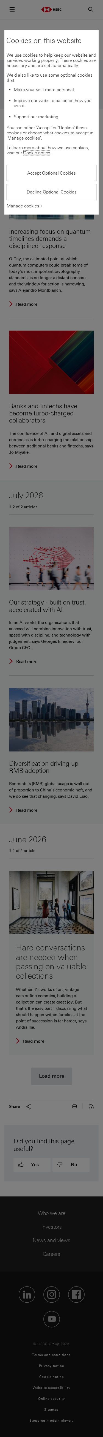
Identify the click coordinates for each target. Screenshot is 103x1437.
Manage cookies (23, 206)
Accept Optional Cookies (51, 173)
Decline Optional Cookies (52, 192)
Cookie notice (36, 152)
